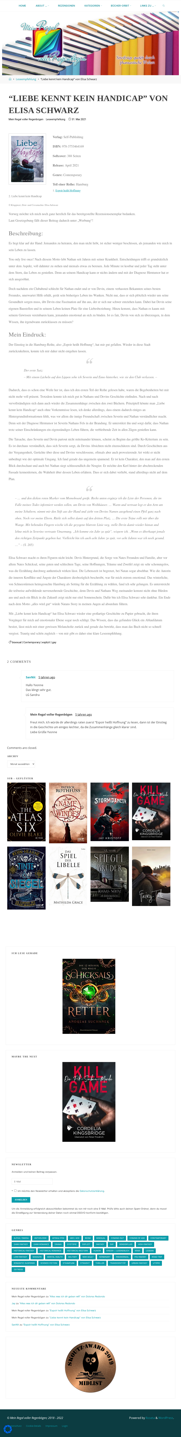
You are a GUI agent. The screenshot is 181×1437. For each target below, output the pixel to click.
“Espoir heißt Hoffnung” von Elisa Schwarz (72, 1310)
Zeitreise (18, 1269)
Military (72, 1257)
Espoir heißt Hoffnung (68, 190)
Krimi (137, 1251)
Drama (58, 1244)
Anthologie (40, 1238)
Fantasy (100, 1244)
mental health (55, 1257)
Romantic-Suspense (24, 1263)
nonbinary (104, 1257)
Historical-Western (77, 1251)
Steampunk (69, 1263)
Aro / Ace (74, 1238)
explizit (46, 642)
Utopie (156, 1263)
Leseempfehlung (26, 79)
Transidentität (118, 1263)
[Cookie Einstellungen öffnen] (8, 1432)
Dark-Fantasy (21, 1244)
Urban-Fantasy (139, 1263)
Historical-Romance (50, 1251)
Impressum (51, 1425)
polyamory (140, 1257)
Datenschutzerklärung (92, 1190)
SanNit (31, 677)
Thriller (99, 1263)
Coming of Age (137, 1238)
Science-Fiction (48, 1263)
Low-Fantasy (20, 1257)
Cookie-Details (33, 1425)
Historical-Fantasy (24, 1251)
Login (65, 1425)
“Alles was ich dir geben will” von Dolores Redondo (77, 1296)
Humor (97, 1251)
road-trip (157, 1257)
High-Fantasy (145, 1244)
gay (54, 642)
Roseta (150, 1418)
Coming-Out (117, 1238)
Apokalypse (58, 1238)
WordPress (165, 1418)
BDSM (88, 1238)
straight (85, 1263)
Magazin (37, 1257)
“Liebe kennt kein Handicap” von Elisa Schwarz (75, 1317)
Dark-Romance (41, 1244)
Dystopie (72, 1244)
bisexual (16, 642)
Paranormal (122, 1257)
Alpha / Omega (21, 1238)
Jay (13, 1303)
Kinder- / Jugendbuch (117, 1251)
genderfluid (125, 1244)
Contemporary (31, 642)
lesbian (150, 1251)
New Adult (88, 1257)
